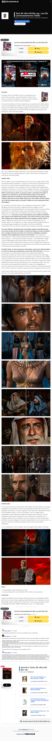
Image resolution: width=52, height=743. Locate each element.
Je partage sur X (20, 23)
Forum (14, 731)
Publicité (28, 731)
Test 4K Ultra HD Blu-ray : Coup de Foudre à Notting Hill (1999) (39, 700)
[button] (50, 1)
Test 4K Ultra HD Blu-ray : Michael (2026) (38, 689)
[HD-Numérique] (10, 1)
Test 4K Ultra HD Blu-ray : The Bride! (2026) (39, 711)
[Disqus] (26, 644)
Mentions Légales (21, 731)
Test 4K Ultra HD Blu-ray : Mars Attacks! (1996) (38, 677)
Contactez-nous (35, 731)
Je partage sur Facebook (22, 21)
